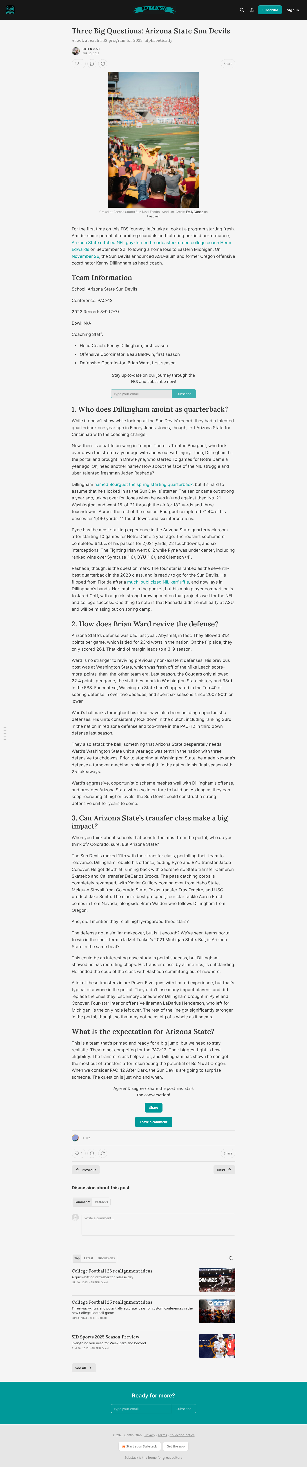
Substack (131, 1457)
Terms (162, 1435)
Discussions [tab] (106, 1258)
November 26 (85, 256)
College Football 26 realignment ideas (112, 1271)
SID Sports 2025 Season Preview (106, 1337)
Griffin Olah (91, 48)
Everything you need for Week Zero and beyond (109, 1343)
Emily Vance (194, 212)
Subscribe (270, 10)
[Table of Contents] (5, 733)
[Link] (65, 277)
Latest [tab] (88, 1258)
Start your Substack (141, 1446)
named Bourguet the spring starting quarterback (143, 484)
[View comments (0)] (91, 63)
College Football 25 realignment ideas (112, 1302)
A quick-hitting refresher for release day (102, 1277)
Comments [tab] (82, 1202)
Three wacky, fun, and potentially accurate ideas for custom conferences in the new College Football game (132, 1310)
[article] (153, 1280)
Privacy (150, 1435)
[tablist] (91, 1202)
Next (221, 1169)
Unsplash (153, 216)
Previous (89, 1169)
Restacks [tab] (101, 1202)
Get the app (176, 1446)
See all (80, 1368)
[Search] (241, 9)
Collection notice (182, 1435)
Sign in (293, 10)
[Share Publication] (251, 9)
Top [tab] (77, 1258)
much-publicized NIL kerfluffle (158, 582)
